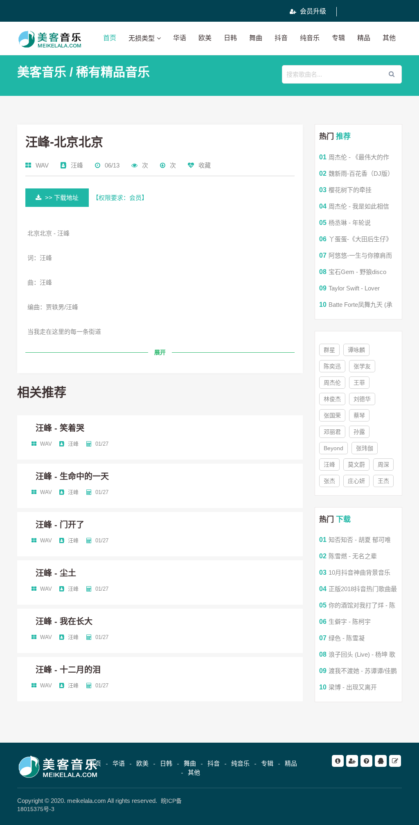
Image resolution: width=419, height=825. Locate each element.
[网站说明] (338, 761)
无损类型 (141, 38)
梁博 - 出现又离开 (353, 687)
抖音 (281, 37)
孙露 (359, 431)
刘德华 (362, 399)
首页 (109, 37)
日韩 (230, 37)
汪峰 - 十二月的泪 (68, 669)
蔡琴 (359, 415)
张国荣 (332, 415)
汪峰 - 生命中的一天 (72, 476)
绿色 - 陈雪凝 (347, 638)
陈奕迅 (332, 366)
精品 (363, 37)
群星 (329, 350)
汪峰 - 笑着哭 (60, 428)
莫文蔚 (356, 464)
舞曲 (255, 37)
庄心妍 (356, 481)
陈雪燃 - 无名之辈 (353, 556)
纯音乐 (310, 37)
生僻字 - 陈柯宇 (350, 621)
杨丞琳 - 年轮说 (350, 222)
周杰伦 (332, 382)
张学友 (362, 366)
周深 (383, 464)
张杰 (329, 481)
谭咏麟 (356, 350)
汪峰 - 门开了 (60, 524)
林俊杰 (332, 399)
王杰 (383, 481)
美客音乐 (41, 72)
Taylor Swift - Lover (354, 288)
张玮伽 (364, 448)
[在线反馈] (395, 761)
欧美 (205, 37)
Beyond (333, 448)
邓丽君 (332, 431)
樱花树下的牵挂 (350, 189)
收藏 (204, 165)
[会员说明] (352, 761)
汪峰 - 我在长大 (64, 621)
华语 (179, 37)
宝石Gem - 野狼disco (357, 271)
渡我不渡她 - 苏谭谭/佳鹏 (363, 670)
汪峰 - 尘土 (56, 573)
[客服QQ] (381, 761)
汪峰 (77, 165)
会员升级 (312, 11)
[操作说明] (366, 761)
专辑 (338, 37)
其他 (389, 37)
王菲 (359, 382)
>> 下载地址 (61, 197)
